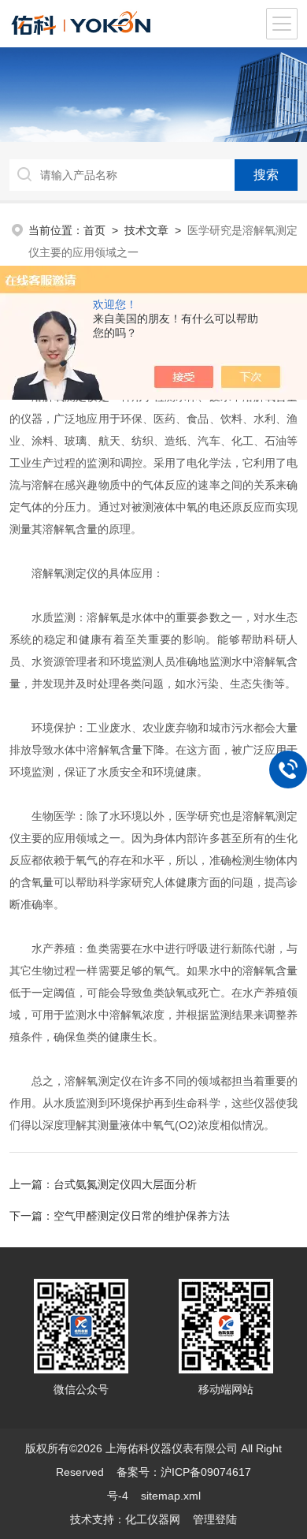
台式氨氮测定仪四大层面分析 (125, 1184)
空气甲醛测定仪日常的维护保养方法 (142, 1215)
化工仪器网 (152, 1519)
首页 (94, 230)
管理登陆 (215, 1519)
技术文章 (146, 230)
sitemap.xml (171, 1495)
